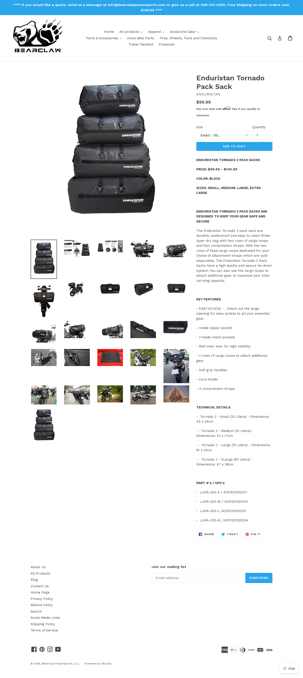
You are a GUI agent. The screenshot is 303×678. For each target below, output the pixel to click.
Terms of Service (44, 630)
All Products (40, 574)
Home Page (40, 592)
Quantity (259, 127)
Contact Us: (40, 586)
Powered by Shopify (98, 663)
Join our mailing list (169, 567)
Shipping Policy (43, 624)
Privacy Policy (42, 599)
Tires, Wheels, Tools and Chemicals (188, 38)
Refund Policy (42, 605)
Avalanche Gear (185, 32)
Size (199, 127)
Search (36, 611)
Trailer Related (140, 44)
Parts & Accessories (105, 38)
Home (109, 32)
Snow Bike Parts (140, 38)
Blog (34, 580)
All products (132, 32)
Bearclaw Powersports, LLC (60, 663)
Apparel (157, 32)
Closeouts (167, 44)
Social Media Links (45, 618)
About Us (38, 567)
